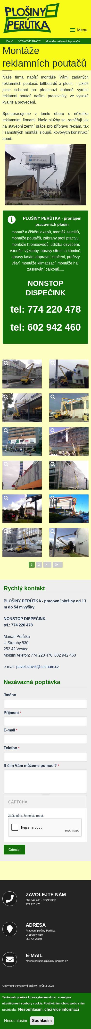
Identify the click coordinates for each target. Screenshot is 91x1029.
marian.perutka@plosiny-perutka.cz (47, 960)
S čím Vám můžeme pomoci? (31, 766)
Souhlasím (42, 1021)
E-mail (10, 730)
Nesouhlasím (15, 1021)
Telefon (11, 748)
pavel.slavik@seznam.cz (37, 667)
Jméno (10, 695)
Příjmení (12, 713)
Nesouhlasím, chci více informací (48, 1009)
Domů (9, 41)
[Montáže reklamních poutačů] (22, 374)
